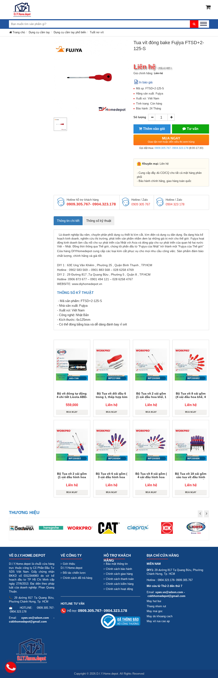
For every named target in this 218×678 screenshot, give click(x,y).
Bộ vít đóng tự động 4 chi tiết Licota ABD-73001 (72, 397)
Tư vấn (192, 129)
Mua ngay (171, 139)
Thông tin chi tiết (68, 220)
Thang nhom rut (156, 606)
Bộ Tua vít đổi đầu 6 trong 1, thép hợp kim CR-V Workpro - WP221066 (111, 398)
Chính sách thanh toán (120, 579)
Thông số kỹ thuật (98, 220)
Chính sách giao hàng (119, 573)
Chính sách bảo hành (119, 569)
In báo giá (145, 82)
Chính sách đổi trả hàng (77, 577)
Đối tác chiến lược (74, 572)
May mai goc (155, 611)
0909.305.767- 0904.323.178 (171, 148)
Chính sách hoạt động (119, 589)
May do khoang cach (159, 616)
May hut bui (154, 601)
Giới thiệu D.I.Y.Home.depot (71, 565)
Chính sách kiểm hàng (119, 583)
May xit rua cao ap (158, 621)
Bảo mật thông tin (117, 563)
